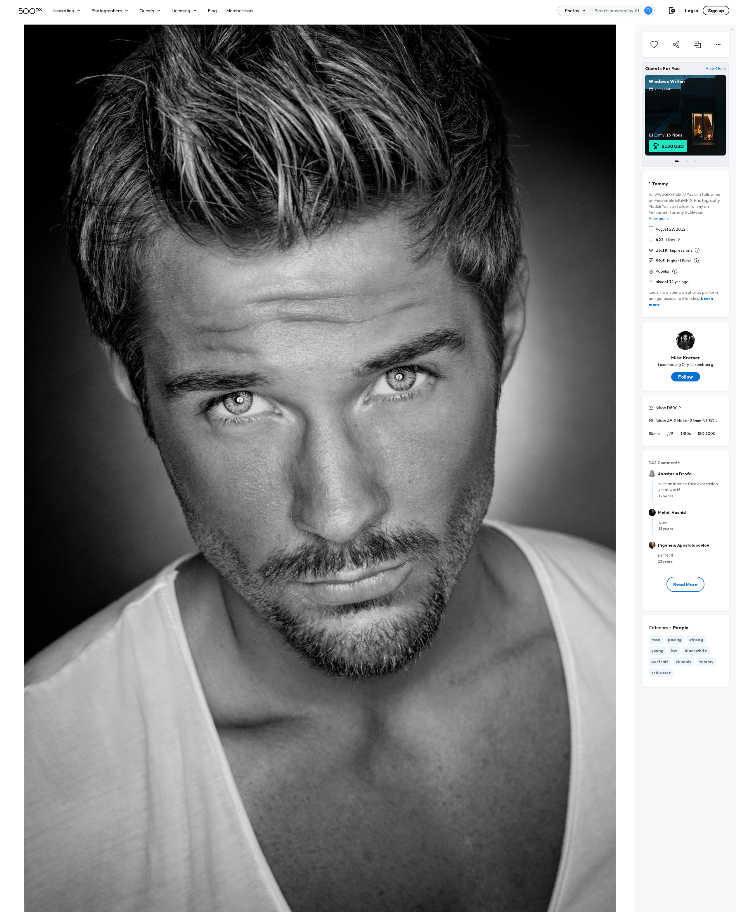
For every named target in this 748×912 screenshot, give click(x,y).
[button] (648, 10)
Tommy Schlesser (686, 212)
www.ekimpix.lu (670, 194)
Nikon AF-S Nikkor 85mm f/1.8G (685, 420)
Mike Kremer (685, 357)
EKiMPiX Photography (697, 200)
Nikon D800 (667, 407)
